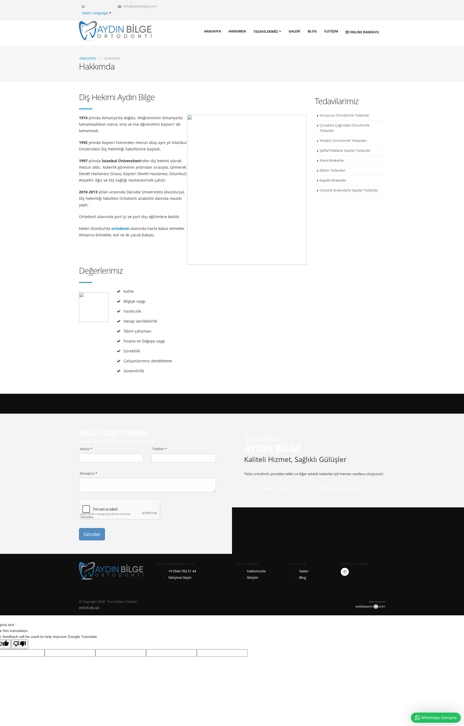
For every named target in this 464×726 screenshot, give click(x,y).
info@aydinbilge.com (140, 6)
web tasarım (377, 602)
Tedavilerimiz (265, 31)
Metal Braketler (332, 160)
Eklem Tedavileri (332, 170)
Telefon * (159, 449)
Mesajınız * (88, 473)
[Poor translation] (19, 644)
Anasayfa (212, 31)
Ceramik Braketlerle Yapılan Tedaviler (349, 190)
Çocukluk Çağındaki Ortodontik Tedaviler (344, 128)
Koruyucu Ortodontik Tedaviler (344, 115)
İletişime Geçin (179, 577)
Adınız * (86, 449)
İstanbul (266, 488)
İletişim (331, 31)
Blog (312, 31)
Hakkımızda (256, 571)
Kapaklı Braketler (333, 180)
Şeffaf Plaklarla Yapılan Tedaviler (345, 150)
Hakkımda (237, 31)
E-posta (324, 488)
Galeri (294, 31)
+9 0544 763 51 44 (182, 571)
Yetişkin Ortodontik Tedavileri (343, 140)
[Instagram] (345, 572)
